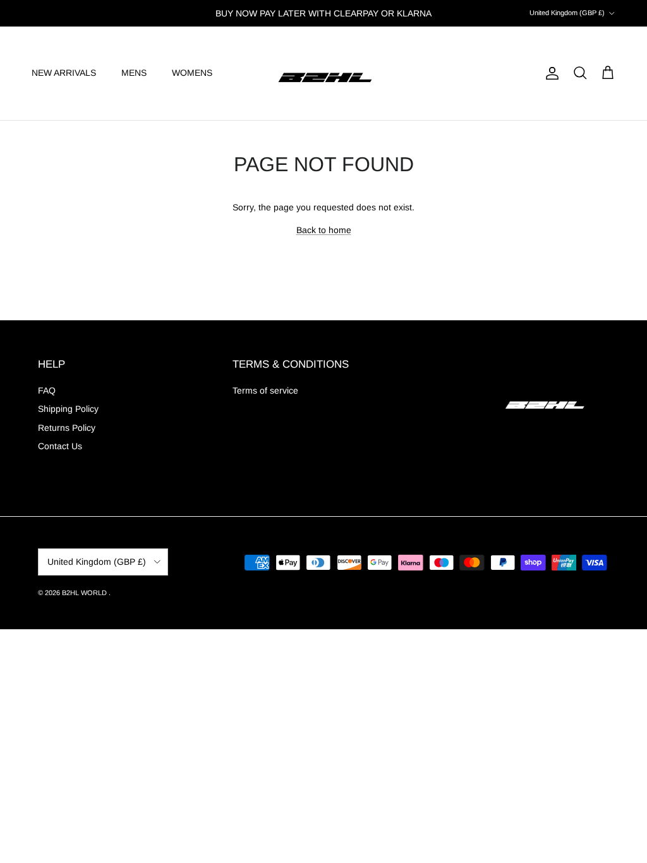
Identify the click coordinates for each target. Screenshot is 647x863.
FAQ (47, 390)
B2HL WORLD (85, 592)
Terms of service (265, 390)
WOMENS (192, 73)
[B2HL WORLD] (324, 73)
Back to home (323, 230)
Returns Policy (66, 428)
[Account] (550, 73)
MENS (134, 73)
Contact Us (60, 446)
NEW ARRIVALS (64, 73)
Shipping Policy (68, 409)
